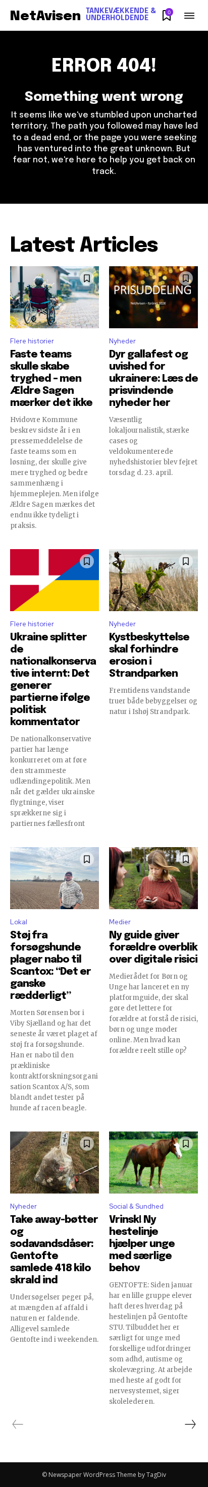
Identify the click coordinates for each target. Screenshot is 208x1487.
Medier (120, 922)
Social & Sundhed (136, 1206)
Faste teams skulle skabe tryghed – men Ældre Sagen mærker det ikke (51, 378)
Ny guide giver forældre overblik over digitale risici (153, 947)
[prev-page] (18, 1424)
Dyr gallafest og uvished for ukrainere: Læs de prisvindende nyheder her (153, 378)
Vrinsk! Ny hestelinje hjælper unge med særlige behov (142, 1244)
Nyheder (122, 341)
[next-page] (190, 1424)
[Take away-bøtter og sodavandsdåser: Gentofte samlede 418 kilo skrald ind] (54, 1163)
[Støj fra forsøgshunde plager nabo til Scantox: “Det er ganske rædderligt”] (54, 878)
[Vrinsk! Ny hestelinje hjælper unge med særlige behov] (153, 1163)
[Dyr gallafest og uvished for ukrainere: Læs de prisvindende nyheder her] (153, 297)
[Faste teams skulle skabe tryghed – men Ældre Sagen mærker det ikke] (54, 297)
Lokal (18, 922)
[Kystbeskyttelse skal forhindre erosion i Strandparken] (153, 580)
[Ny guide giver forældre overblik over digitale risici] (153, 878)
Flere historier (32, 341)
